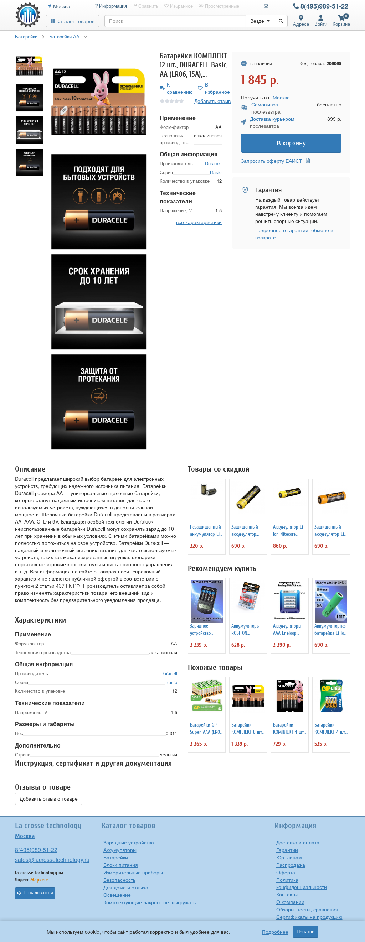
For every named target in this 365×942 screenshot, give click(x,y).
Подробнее (275, 931)
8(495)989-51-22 (324, 6)
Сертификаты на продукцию (309, 916)
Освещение (117, 894)
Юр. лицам (289, 857)
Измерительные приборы (133, 872)
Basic (216, 172)
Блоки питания (120, 864)
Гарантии (287, 849)
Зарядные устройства (128, 842)
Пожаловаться (38, 892)
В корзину (291, 143)
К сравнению (180, 88)
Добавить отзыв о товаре (49, 799)
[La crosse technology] (28, 14)
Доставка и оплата (297, 842)
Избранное (181, 6)
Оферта (285, 872)
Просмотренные (221, 6)
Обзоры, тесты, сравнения (307, 909)
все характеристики (199, 221)
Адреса (301, 23)
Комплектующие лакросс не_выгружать (149, 902)
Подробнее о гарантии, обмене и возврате (294, 234)
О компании (290, 901)
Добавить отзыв (212, 100)
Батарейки (115, 857)
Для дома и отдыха (125, 887)
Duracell (213, 163)
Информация (112, 6)
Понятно (305, 931)
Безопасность (119, 879)
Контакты (287, 894)
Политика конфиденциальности (301, 883)
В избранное (217, 88)
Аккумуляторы (120, 849)
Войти (320, 23)
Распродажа (290, 864)
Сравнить (148, 6)
